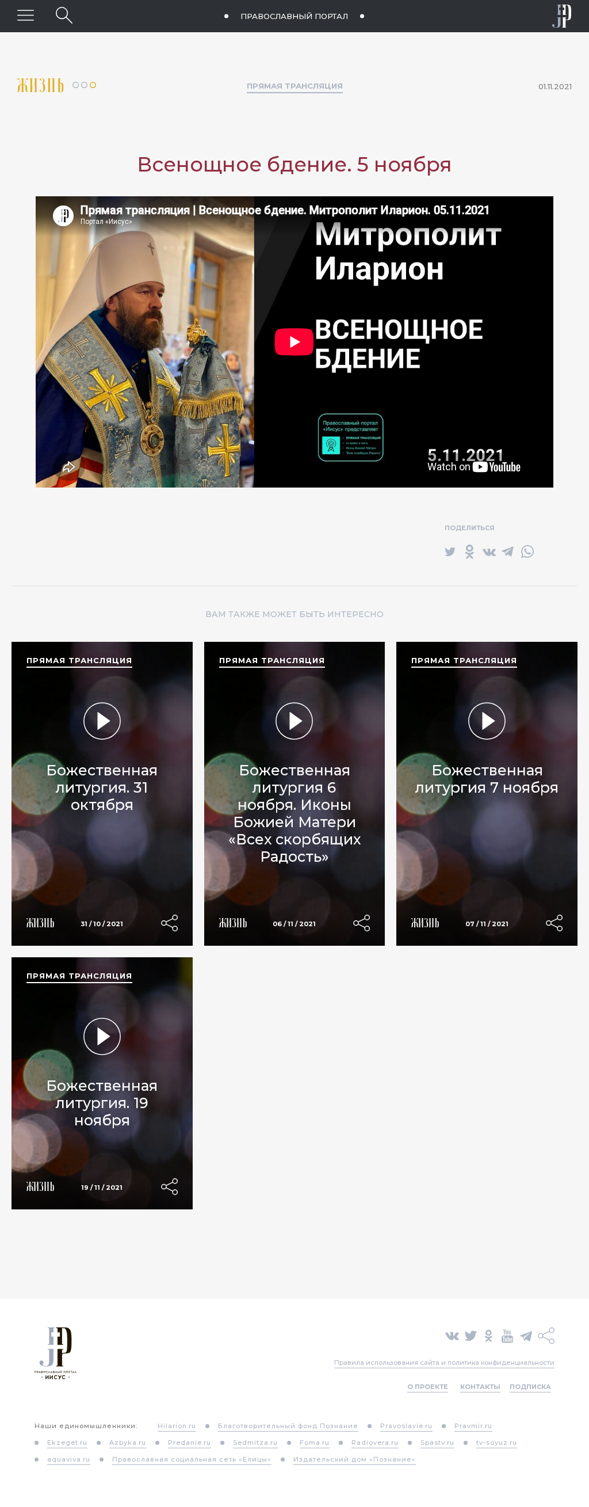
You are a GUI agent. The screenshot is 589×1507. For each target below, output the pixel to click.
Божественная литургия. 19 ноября (102, 1103)
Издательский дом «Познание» (354, 1459)
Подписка (530, 1387)
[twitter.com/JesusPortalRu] (471, 1335)
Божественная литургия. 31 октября (102, 787)
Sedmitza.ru (255, 1442)
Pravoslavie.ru (406, 1426)
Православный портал (294, 16)
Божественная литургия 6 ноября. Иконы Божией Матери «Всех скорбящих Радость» (294, 813)
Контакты (480, 1387)
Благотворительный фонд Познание (288, 1426)
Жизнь (44, 85)
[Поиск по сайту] (64, 15)
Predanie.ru (189, 1442)
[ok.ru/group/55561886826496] (489, 1335)
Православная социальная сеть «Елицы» (191, 1459)
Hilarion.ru (177, 1426)
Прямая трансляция (295, 85)
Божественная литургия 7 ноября (487, 779)
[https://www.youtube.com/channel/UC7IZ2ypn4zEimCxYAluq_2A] (507, 1335)
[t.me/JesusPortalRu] (526, 1335)
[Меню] (25, 15)
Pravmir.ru (473, 1426)
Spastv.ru (437, 1442)
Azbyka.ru (127, 1442)
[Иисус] (562, 16)
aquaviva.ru (68, 1459)
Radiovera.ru (375, 1442)
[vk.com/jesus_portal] (452, 1335)
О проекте (427, 1387)
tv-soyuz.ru (496, 1442)
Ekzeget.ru (67, 1442)
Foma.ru (315, 1442)
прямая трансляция (79, 660)
